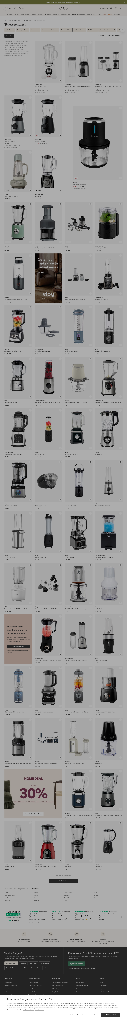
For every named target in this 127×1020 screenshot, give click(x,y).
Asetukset (69, 1015)
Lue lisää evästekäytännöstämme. (33, 1010)
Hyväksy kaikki (111, 1015)
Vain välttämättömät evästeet (87, 1015)
